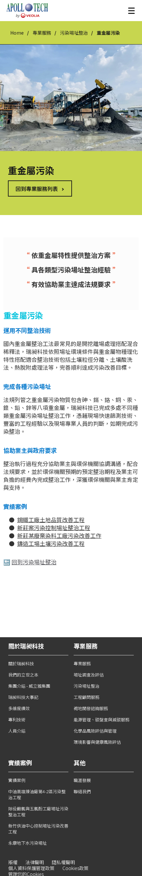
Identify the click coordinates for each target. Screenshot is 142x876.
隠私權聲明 (63, 862)
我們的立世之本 (23, 675)
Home (17, 32)
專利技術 (16, 719)
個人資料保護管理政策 (31, 868)
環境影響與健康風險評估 (97, 742)
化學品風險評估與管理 (95, 731)
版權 (13, 862)
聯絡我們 (82, 791)
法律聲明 (34, 862)
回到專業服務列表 (37, 189)
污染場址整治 (74, 32)
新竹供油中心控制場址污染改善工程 (38, 829)
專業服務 (42, 32)
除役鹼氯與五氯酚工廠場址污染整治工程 (38, 811)
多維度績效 (19, 708)
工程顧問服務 (86, 697)
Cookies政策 (75, 868)
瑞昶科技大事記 (23, 697)
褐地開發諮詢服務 (91, 708)
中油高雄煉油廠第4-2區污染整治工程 (37, 794)
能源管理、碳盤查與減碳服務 (101, 719)
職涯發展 (82, 780)
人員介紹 (16, 731)
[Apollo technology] (27, 10)
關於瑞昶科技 (21, 663)
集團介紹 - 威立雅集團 (29, 686)
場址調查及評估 (89, 675)
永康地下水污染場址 (27, 843)
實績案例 (16, 780)
